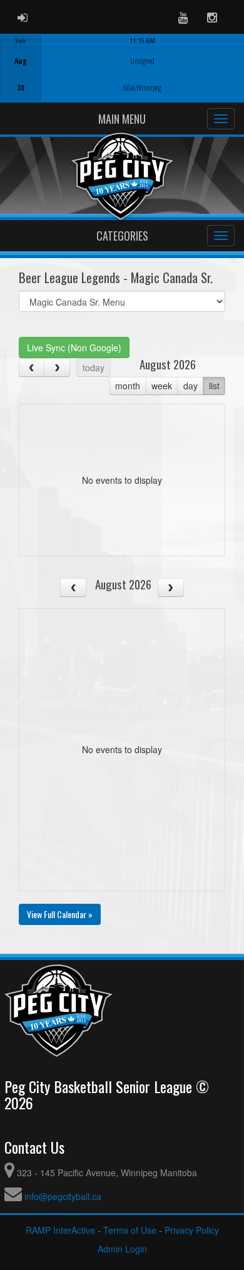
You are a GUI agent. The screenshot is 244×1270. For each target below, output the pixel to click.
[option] (122, 68)
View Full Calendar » (60, 914)
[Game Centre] (122, 78)
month (127, 385)
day (190, 385)
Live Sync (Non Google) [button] (74, 347)
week (161, 385)
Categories (122, 236)
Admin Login (122, 1248)
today (93, 367)
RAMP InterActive (60, 1230)
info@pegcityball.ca (62, 1196)
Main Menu (122, 119)
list (214, 385)
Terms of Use (129, 1230)
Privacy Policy (192, 1230)
